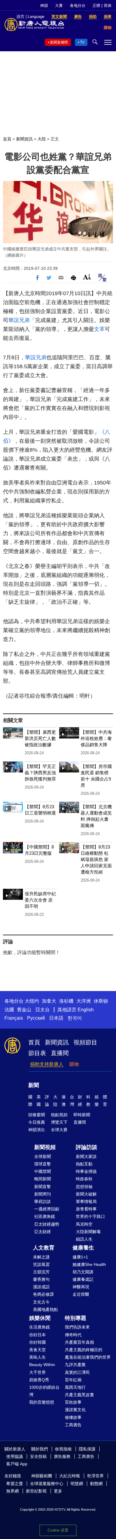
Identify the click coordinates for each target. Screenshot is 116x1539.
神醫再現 (81, 1286)
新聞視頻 (45, 1147)
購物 (74, 1064)
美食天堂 (37, 1349)
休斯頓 (101, 1001)
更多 (58, 1491)
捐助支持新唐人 (46, 1064)
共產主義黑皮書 (79, 1394)
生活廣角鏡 (39, 1327)
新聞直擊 (42, 1186)
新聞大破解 (86, 1194)
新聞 (33, 1085)
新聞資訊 (24, 139)
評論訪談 (86, 1147)
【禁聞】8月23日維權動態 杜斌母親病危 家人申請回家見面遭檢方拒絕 (96, 859)
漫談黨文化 (75, 1409)
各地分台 (77, 5)
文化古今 (41, 1302)
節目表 (37, 1053)
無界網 (12, 1491)
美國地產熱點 (45, 1309)
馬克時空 (84, 1224)
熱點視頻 (59, 1114)
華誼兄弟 (19, 320)
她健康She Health (89, 1264)
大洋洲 (83, 1001)
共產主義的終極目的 (83, 1349)
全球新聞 (42, 1156)
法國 (9, 1009)
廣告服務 (62, 1456)
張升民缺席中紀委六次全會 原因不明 (40, 900)
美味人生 (37, 1357)
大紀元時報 (69, 1475)
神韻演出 (36, 1129)
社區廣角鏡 (44, 1216)
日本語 (56, 1018)
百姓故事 (73, 1402)
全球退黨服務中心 (46, 1483)
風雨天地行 (75, 1387)
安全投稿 (38, 1456)
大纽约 (32, 1001)
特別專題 (75, 1318)
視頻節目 (85, 1042)
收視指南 (63, 1449)
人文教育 (43, 1248)
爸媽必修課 (43, 1294)
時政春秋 (84, 1178)
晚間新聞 (42, 1178)
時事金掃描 (86, 1171)
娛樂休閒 (40, 1318)
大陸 (41, 139)
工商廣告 (73, 1424)
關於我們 (39, 1449)
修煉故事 (73, 1417)
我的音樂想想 (41, 1402)
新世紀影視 (36, 1491)
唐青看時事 (86, 1209)
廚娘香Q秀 (39, 1379)
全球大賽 (59, 1129)
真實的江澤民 (77, 1372)
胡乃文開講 (83, 1271)
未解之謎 (41, 1257)
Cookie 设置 (58, 1530)
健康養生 (83, 1248)
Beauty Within (42, 1364)
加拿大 (49, 1001)
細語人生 (84, 1239)
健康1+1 (80, 1257)
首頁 (7, 139)
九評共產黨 (75, 1364)
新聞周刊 (42, 1194)
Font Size (87, 277)
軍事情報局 (86, 1201)
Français (13, 1018)
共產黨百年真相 (79, 1342)
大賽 (59, 5)
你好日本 (37, 1334)
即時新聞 (81, 1114)
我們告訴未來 (77, 1327)
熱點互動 (84, 1164)
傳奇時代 (73, 1334)
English (86, 1009)
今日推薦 (36, 1122)
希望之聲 (14, 1483)
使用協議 (14, 1456)
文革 (99, 329)
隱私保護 (87, 1449)
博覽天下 (59, 1122)
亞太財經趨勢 (46, 1224)
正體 (96, 5)
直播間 (60, 1053)
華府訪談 (42, 1201)
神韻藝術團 (41, 1475)
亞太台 (42, 1009)
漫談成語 (41, 1286)
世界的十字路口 (90, 1216)
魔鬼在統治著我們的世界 (88, 1357)
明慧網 (76, 1483)
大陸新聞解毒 (88, 1231)
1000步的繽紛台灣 (44, 1391)
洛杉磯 (66, 1001)
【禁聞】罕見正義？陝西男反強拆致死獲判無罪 (40, 772)
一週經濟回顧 (46, 1209)
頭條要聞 (36, 1114)
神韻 (44, 5)
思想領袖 (84, 1186)
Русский (36, 1018)
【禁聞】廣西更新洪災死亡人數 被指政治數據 (40, 738)
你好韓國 (37, 1342)
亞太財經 (42, 1231)
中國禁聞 (42, 1171)
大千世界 (37, 1372)
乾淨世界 (95, 1475)
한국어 (75, 1018)
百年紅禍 (73, 1379)
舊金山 (24, 1009)
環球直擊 (42, 1164)
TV (82, 42)
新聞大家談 (86, 1156)
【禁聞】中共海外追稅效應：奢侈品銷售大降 (96, 738)
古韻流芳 (41, 1271)
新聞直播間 (59, 42)
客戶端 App (16, 1463)
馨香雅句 (41, 1279)
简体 (108, 5)
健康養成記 (83, 1279)
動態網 (96, 1483)
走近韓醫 (81, 1294)
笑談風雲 (41, 1264)
